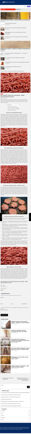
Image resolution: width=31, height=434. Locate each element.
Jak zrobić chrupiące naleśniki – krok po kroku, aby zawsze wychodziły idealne (20, 349)
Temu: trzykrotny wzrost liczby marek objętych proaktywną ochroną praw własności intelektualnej (15, 392)
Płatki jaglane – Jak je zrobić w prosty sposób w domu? (19, 357)
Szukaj (2, 385)
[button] (19, 105)
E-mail (12, 303)
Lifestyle (2, 415)
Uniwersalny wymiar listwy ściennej (10, 23)
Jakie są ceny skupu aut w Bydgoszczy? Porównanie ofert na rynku (10, 394)
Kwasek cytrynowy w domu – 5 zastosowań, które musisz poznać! (15, 19)
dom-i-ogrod (3, 9)
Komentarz (2, 297)
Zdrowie (2, 419)
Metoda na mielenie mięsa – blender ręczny (14, 108)
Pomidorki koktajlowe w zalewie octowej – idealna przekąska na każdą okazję (17, 62)
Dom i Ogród (3, 410)
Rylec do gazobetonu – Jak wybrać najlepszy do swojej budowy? (15, 57)
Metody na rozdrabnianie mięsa (12, 106)
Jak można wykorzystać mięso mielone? (13, 109)
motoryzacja (18, 9)
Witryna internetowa (24, 303)
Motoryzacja (3, 417)
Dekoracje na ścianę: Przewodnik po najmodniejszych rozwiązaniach (15, 27)
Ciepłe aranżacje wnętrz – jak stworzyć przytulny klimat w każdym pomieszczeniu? (15, 32)
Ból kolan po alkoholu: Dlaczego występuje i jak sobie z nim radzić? (19, 331)
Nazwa (2, 303)
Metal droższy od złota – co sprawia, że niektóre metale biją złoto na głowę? (15, 49)
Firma (2, 413)
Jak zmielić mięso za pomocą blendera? (13, 107)
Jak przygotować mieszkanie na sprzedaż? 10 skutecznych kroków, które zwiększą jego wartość (20, 340)
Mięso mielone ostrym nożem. (12, 110)
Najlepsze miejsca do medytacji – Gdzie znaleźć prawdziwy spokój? (20, 366)
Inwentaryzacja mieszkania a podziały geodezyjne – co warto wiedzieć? (16, 53)
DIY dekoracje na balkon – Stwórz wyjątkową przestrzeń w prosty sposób (16, 36)
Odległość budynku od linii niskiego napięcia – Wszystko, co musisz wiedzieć (20, 322)
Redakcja (2, 98)
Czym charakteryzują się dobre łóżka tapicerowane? (13, 66)
